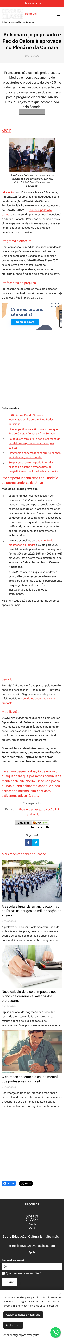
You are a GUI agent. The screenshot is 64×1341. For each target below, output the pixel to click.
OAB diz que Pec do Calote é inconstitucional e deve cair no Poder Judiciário (31, 420)
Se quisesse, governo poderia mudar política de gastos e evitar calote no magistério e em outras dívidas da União (33, 467)
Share (10, 1183)
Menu (58, 16)
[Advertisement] (32, 371)
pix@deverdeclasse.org (30, 809)
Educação (8, 192)
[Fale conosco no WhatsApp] (55, 1332)
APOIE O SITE (34, 3)
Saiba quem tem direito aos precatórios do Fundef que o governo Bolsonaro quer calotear (34, 443)
